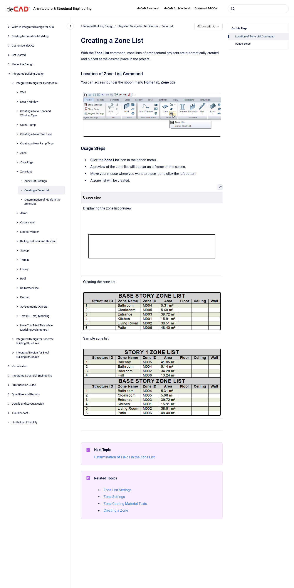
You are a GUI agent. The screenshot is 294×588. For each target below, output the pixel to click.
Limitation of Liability (24, 422)
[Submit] (232, 8)
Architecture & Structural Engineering (62, 9)
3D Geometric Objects (33, 306)
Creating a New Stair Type (36, 134)
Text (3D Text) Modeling (34, 316)
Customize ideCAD (23, 45)
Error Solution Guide (24, 384)
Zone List (26, 171)
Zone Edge (26, 162)
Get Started (19, 55)
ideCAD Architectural (177, 8)
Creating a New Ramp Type (37, 143)
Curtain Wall (27, 222)
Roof (23, 278)
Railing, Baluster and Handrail (38, 241)
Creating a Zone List (36, 190)
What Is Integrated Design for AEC (33, 26)
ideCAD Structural (148, 8)
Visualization (19, 366)
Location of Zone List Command (254, 36)
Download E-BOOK (206, 8)
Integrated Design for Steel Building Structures (32, 354)
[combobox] (258, 9)
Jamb (23, 213)
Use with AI (208, 26)
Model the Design (22, 64)
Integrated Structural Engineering (32, 375)
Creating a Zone (116, 510)
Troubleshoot (20, 412)
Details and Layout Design (28, 403)
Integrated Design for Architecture (37, 83)
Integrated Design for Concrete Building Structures (35, 341)
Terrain (24, 259)
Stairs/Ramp (28, 124)
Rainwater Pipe (29, 288)
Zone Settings (114, 497)
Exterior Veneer (29, 231)
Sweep (24, 250)
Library (24, 269)
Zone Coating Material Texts (125, 504)
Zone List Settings (35, 180)
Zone (23, 152)
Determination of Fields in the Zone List (42, 201)
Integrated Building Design (28, 73)
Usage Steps (243, 43)
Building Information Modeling (30, 36)
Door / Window (29, 101)
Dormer (24, 297)
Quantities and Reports (26, 394)
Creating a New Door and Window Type (35, 113)
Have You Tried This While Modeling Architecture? (36, 327)
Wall (23, 92)
